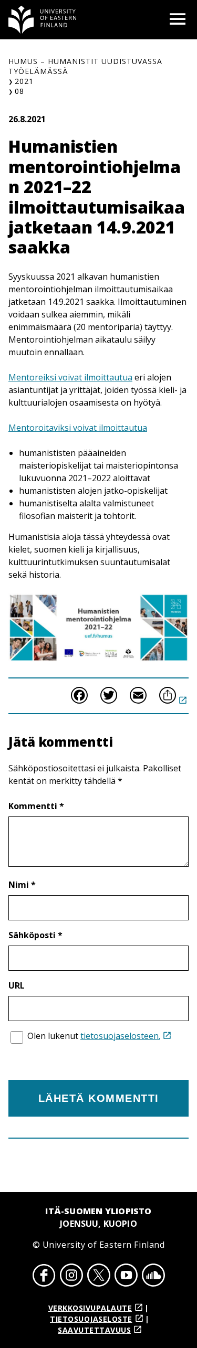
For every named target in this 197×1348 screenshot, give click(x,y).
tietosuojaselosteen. (120, 1036)
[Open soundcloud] (153, 1277)
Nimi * (22, 884)
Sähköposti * (35, 935)
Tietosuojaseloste (91, 1319)
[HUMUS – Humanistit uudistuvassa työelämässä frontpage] (42, 19)
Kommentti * (36, 806)
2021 (24, 81)
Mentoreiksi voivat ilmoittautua (70, 377)
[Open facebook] (44, 1277)
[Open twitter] (98, 1277)
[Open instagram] (71, 1277)
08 (19, 91)
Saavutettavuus (94, 1330)
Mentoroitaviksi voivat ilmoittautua (77, 427)
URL (16, 985)
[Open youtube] (126, 1277)
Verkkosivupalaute (90, 1308)
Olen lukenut (93, 1036)
